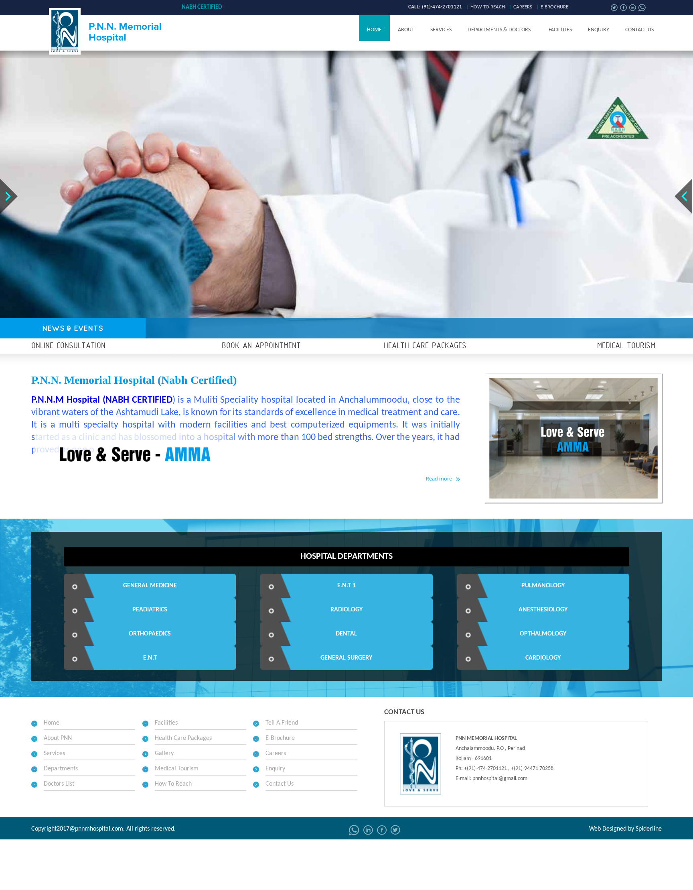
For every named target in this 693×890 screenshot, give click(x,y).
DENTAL (346, 634)
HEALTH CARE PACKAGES (425, 346)
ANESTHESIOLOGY (543, 610)
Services (441, 30)
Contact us (639, 30)
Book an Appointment (261, 346)
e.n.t (150, 658)
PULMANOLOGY (543, 585)
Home (374, 30)
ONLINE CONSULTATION (68, 346)
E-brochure (554, 7)
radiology (346, 610)
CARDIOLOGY (543, 658)
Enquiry (598, 30)
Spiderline (649, 829)
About (406, 30)
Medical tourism (626, 346)
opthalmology (543, 634)
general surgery (346, 658)
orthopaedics (150, 634)
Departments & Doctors (499, 30)
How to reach (487, 7)
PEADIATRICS (149, 610)
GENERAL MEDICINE (150, 585)
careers (522, 7)
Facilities (560, 30)
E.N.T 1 (346, 585)
